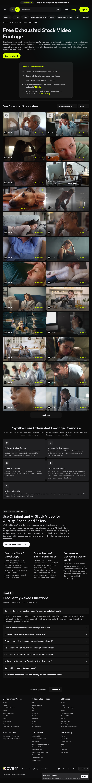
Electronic (35, 718)
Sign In (84, 9)
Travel (5, 718)
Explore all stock (11, 56)
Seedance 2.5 (36, 736)
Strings (34, 724)
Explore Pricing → (44, 94)
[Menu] (5, 10)
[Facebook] (69, 769)
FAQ (62, 747)
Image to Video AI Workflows (11, 739)
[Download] (42, 208)
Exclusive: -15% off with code (62, 184)
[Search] (17, 9)
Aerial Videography (8, 713)
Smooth (34, 716)
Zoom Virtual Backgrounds (11, 726)
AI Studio (37, 87)
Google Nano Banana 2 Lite (40, 744)
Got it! (84, 776)
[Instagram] (59, 769)
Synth (33, 702)
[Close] (88, 2)
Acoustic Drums (36, 726)
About (63, 736)
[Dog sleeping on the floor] (24, 199)
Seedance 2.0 (36, 741)
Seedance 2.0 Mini (37, 749)
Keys (33, 708)
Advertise (64, 749)
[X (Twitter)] (64, 769)
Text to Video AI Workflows (11, 736)
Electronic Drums (37, 705)
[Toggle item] (86, 611)
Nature (5, 702)
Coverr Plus (64, 739)
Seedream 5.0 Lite (37, 757)
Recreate (24, 208)
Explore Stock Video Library (16, 544)
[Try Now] (71, 2)
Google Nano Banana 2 (39, 739)
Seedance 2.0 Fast (37, 747)
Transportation (7, 721)
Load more (46, 415)
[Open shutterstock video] (67, 174)
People (5, 705)
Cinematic (35, 713)
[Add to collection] (42, 190)
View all (86, 17)
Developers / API (66, 741)
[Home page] (10, 768)
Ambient (34, 721)
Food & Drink (7, 716)
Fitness (5, 710)
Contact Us (55, 689)
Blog (62, 744)
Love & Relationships (9, 708)
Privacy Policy (34, 769)
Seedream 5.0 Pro (37, 755)
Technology (6, 724)
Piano (33, 710)
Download (39, 133)
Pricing (73, 9)
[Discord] (74, 769)
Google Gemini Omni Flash (40, 752)
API (66, 9)
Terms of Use (44, 769)
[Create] (12, 9)
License (24, 769)
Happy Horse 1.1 (36, 760)
